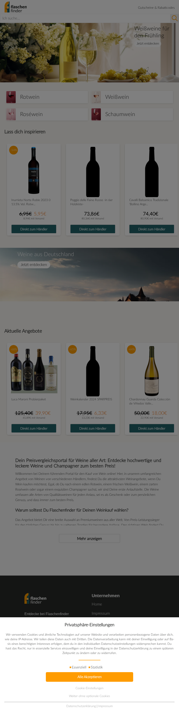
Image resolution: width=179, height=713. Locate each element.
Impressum (105, 706)
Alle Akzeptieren (89, 677)
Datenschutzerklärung (81, 706)
